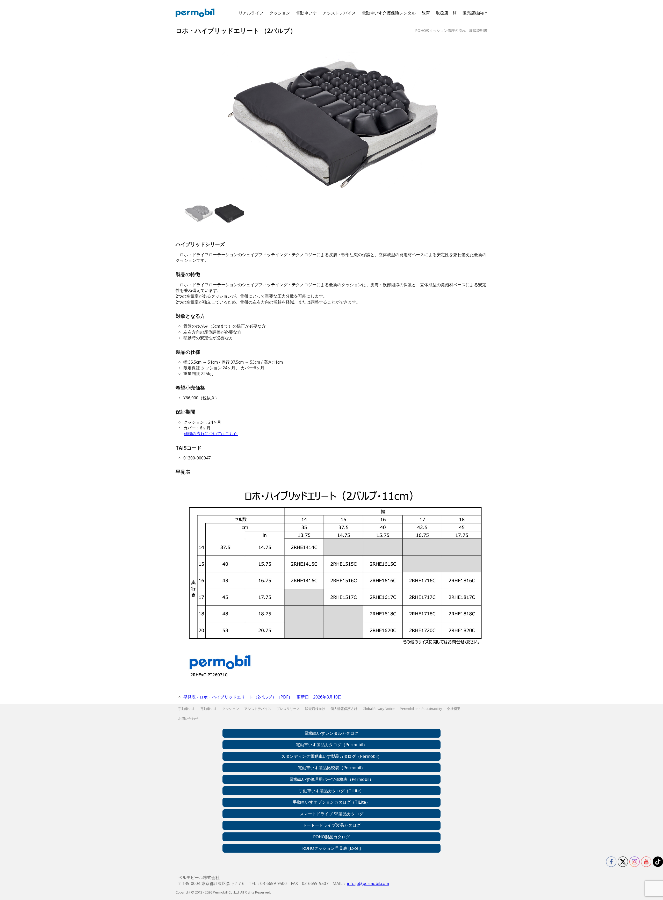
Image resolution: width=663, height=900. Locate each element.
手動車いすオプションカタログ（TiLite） (331, 802)
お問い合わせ (188, 718)
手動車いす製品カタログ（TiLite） (331, 791)
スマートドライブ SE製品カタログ (331, 814)
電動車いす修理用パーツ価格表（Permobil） (331, 779)
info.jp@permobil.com (368, 883)
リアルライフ (251, 13)
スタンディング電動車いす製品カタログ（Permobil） (331, 756)
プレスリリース (288, 708)
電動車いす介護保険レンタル (389, 13)
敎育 (426, 13)
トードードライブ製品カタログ (331, 825)
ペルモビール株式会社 (195, 13)
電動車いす (306, 13)
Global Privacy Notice (379, 708)
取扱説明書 (478, 30)
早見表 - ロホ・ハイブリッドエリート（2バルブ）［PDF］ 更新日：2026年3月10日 (262, 697)
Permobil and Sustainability (421, 708)
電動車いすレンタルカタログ (331, 733)
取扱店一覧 (446, 13)
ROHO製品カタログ (331, 837)
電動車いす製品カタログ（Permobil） (331, 744)
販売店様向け (475, 13)
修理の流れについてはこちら (211, 433)
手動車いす (186, 708)
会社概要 (453, 708)
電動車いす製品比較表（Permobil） (331, 768)
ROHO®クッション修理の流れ (440, 30)
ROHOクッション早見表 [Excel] (331, 848)
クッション (279, 13)
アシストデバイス (339, 13)
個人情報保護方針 (343, 708)
